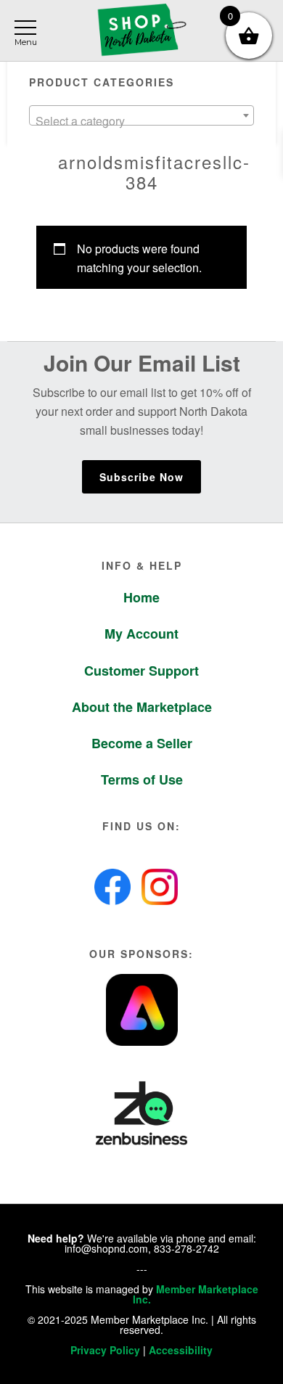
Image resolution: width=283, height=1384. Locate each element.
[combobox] (142, 115)
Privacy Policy (105, 1350)
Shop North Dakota (141, 31)
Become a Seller (141, 743)
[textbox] (142, 121)
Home (141, 597)
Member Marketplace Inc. (195, 1294)
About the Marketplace (142, 706)
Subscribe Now (141, 477)
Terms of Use (142, 779)
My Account (141, 633)
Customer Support (141, 670)
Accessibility (181, 1350)
